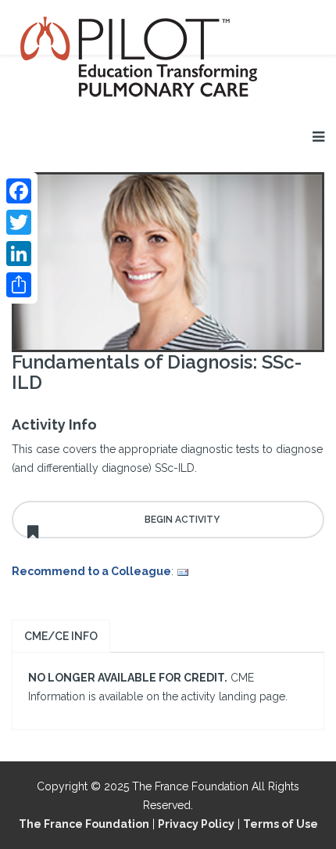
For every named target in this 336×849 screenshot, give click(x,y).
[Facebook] (18, 191)
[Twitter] (18, 222)
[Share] (18, 284)
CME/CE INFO (61, 636)
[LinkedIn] (18, 253)
